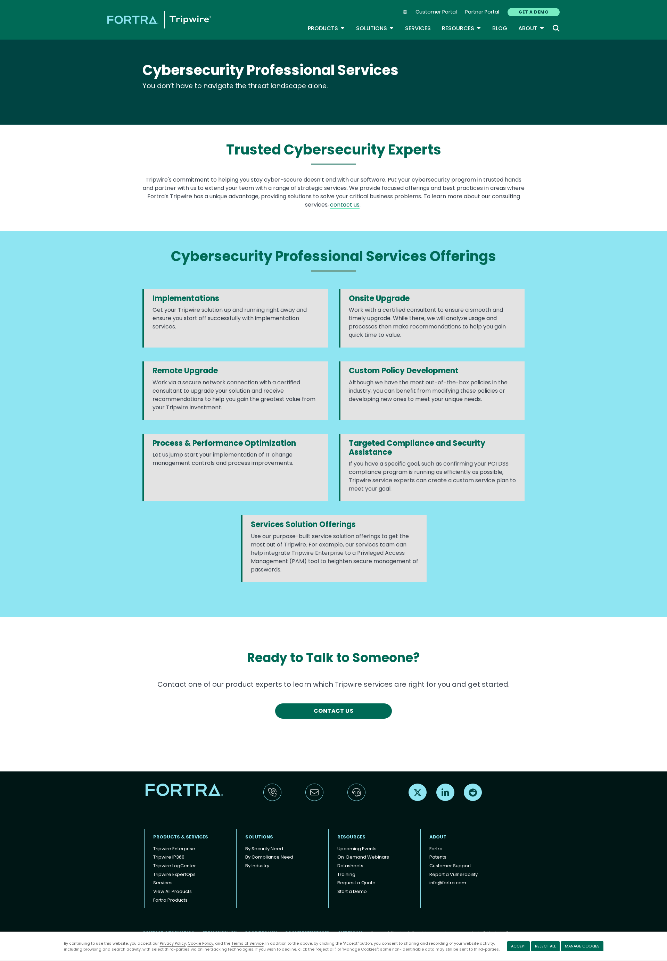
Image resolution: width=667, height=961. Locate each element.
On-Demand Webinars (363, 857)
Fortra (436, 848)
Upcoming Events (357, 848)
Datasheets (350, 865)
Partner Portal (482, 11)
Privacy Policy (173, 943)
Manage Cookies (582, 946)
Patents (437, 857)
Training (346, 874)
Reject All (545, 946)
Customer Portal (436, 11)
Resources (461, 28)
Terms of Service (247, 943)
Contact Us (334, 711)
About (531, 28)
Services (418, 28)
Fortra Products (170, 900)
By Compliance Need (269, 857)
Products (326, 28)
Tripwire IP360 (168, 857)
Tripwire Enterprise (174, 848)
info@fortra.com (447, 882)
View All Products (172, 891)
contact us (345, 205)
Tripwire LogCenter (174, 865)
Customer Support (450, 865)
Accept (518, 946)
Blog (499, 28)
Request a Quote (356, 882)
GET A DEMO (534, 12)
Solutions (375, 28)
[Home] (159, 20)
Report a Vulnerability (453, 874)
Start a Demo (352, 891)
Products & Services (180, 837)
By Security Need (264, 848)
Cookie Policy (200, 943)
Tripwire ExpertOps (174, 874)
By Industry (257, 865)
